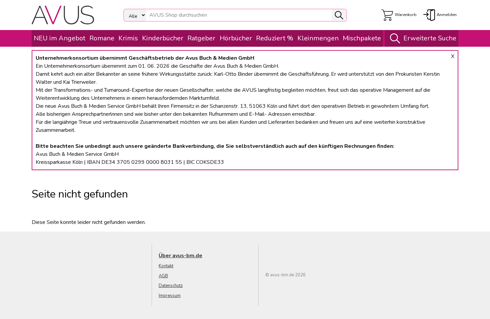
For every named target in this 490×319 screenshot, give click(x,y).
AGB (163, 276)
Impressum (170, 296)
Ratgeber (201, 38)
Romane (101, 38)
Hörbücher (236, 38)
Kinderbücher (162, 38)
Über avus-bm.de (180, 255)
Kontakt (166, 266)
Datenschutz (171, 286)
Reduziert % (274, 38)
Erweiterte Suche (429, 38)
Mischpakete (362, 38)
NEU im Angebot (59, 38)
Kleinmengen (318, 38)
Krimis (128, 38)
